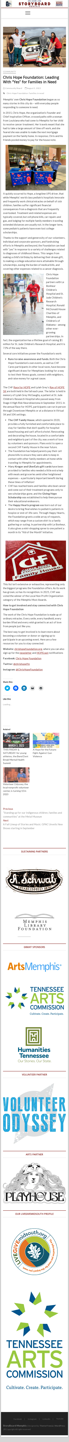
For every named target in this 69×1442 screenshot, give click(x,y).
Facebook (18, 1419)
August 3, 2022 (34, 88)
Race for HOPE (21, 387)
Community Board (13, 88)
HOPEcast (42, 652)
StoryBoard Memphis (15, 1425)
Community (9, 71)
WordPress (60, 1425)
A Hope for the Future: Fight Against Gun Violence (45, 753)
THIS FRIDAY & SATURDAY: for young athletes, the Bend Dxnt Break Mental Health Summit (15, 756)
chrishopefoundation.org (28, 648)
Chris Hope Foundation (17, 93)
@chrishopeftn (21, 663)
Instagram (32, 1419)
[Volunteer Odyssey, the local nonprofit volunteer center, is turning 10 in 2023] (16, 774)
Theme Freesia (46, 1425)
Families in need (36, 93)
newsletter (26, 652)
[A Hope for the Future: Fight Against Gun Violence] (46, 740)
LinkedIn (46, 1419)
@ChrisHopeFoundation (29, 669)
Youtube (59, 1419)
